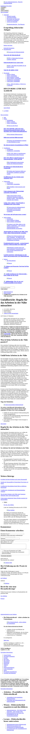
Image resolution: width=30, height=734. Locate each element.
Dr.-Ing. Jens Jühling (9, 504)
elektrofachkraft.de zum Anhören (9, 614)
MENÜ (2, 9)
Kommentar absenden (6, 556)
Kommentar (6, 543)
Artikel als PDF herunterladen (11, 313)
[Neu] (16, 85)
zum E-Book (7, 107)
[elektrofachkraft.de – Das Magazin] (16, 24)
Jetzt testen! (3, 423)
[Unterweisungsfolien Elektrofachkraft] (13, 404)
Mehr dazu (6, 640)
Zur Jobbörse (4, 596)
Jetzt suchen (4, 289)
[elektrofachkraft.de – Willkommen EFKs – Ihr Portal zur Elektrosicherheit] (15, 3)
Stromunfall (7, 333)
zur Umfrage (4, 578)
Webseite (3, 538)
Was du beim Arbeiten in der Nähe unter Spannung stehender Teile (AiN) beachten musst (13, 495)
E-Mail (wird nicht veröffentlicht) (12, 535)
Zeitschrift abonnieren (9, 48)
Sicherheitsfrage (7, 540)
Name (5, 534)
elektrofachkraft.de (8, 291)
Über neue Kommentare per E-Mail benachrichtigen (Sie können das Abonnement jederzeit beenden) (13, 552)
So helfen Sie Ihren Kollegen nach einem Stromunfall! (14, 479)
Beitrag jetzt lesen (8, 45)
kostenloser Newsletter (6, 6)
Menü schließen (4, 10)
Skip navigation (4, 12)
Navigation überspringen (7, 652)
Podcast (2, 598)
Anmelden (3, 7)
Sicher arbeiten (7, 293)
